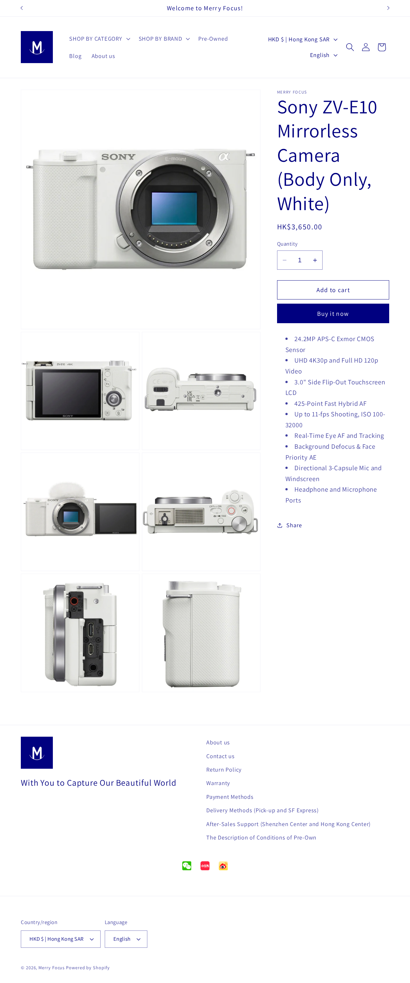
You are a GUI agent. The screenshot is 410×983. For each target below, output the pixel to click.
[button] (99, 38)
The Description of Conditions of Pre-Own (261, 837)
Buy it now (333, 313)
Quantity (287, 244)
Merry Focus (51, 967)
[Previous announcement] (22, 8)
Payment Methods (230, 796)
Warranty (218, 783)
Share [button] (294, 525)
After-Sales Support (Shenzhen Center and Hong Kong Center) (288, 823)
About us (218, 742)
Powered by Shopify (88, 967)
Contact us (220, 755)
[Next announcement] (388, 8)
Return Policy (224, 769)
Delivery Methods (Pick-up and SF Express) (262, 810)
